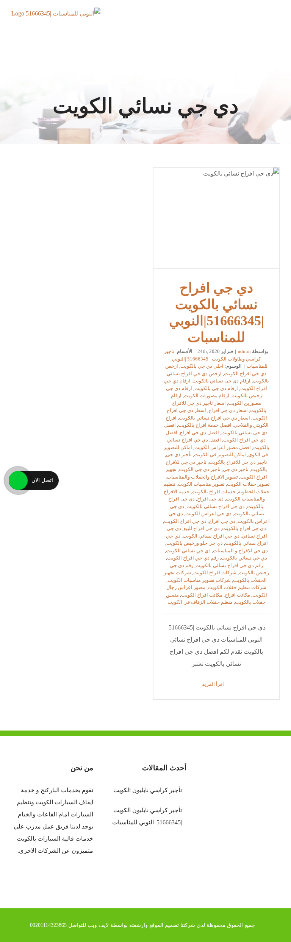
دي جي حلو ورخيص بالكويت (194, 543)
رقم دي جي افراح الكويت (193, 558)
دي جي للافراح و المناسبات (240, 550)
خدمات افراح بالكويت (214, 491)
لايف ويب (98, 925)
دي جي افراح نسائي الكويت (211, 536)
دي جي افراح (222, 521)
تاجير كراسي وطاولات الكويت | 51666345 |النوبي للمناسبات (216, 358)
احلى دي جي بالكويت (202, 366)
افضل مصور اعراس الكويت (222, 447)
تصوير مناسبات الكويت (201, 484)
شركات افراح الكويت (214, 572)
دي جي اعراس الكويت (208, 513)
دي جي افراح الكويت (185, 521)
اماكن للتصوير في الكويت (220, 454)
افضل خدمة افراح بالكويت (205, 425)
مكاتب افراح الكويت (201, 595)
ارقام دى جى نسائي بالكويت (221, 381)
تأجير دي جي (179, 454)
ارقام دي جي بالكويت (216, 388)
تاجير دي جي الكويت (200, 469)
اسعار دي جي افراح (228, 410)
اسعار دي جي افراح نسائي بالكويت (214, 418)
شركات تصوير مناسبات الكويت (199, 580)
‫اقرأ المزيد (213, 684)
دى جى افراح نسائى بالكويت (215, 506)
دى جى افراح (210, 499)
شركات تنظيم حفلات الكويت (237, 587)
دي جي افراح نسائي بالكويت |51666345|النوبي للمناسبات (216, 218)
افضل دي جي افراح (199, 432)
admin (244, 351)
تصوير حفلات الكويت (248, 484)
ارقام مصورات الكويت (206, 395)
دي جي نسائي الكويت (188, 550)
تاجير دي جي (236, 469)
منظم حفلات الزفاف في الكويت (200, 602)
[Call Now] (18, 480)
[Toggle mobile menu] (277, 21)
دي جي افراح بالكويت (244, 528)
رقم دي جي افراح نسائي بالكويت (229, 565)
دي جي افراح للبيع (201, 528)
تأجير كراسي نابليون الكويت (147, 790)
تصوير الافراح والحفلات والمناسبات (202, 477)
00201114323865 (48, 925)
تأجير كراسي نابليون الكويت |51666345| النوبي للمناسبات (147, 816)
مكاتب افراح (237, 595)
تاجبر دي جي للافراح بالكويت (238, 462)
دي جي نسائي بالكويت (244, 558)
